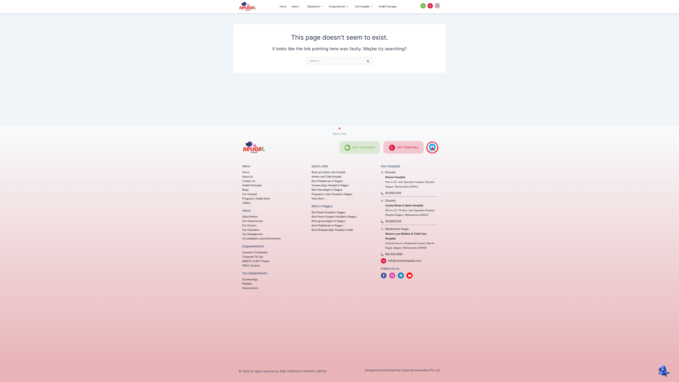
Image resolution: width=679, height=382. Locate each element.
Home (283, 6)
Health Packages (388, 6)
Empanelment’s (337, 6)
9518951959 (393, 193)
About (295, 6)
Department (313, 6)
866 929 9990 (394, 254)
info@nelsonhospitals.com (404, 260)
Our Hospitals (362, 6)
